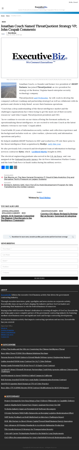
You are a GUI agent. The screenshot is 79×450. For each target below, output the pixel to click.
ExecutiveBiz (6, 295)
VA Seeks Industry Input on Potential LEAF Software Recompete (30, 409)
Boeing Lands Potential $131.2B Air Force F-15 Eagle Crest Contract (28, 365)
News (24, 213)
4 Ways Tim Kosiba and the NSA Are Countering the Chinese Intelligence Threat (33, 349)
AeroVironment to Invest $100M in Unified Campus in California (26, 375)
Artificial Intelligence (10, 211)
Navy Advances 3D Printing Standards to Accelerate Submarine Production (34, 425)
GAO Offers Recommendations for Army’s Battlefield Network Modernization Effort (38, 437)
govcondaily (12, 396)
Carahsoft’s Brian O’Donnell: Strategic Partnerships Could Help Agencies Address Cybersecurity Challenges (39, 370)
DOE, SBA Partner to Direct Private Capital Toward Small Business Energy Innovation (38, 421)
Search (73, 237)
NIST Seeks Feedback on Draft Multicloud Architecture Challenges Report (34, 417)
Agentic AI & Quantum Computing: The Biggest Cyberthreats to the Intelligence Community (17, 218)
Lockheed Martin (39, 151)
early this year (54, 144)
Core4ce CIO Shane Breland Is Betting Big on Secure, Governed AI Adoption (59, 214)
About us (4, 328)
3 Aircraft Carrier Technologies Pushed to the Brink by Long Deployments (34, 433)
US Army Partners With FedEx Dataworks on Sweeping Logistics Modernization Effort (39, 413)
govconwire (9, 344)
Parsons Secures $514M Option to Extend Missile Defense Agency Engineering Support (35, 357)
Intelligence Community (11, 213)
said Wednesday (41, 98)
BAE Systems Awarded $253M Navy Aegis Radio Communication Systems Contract (34, 380)
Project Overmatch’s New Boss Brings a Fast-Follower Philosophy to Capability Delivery (39, 401)
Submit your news (7, 335)
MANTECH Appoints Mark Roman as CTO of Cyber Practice (25, 384)
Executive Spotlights (49, 211)
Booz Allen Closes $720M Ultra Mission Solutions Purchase (24, 353)
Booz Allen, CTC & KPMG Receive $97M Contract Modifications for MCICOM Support (35, 388)
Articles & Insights (7, 330)
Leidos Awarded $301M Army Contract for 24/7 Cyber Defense (26, 361)
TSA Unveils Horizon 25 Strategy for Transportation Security (28, 429)
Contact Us (5, 337)
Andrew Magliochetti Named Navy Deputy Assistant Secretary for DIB (32, 405)
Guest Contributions (8, 332)
